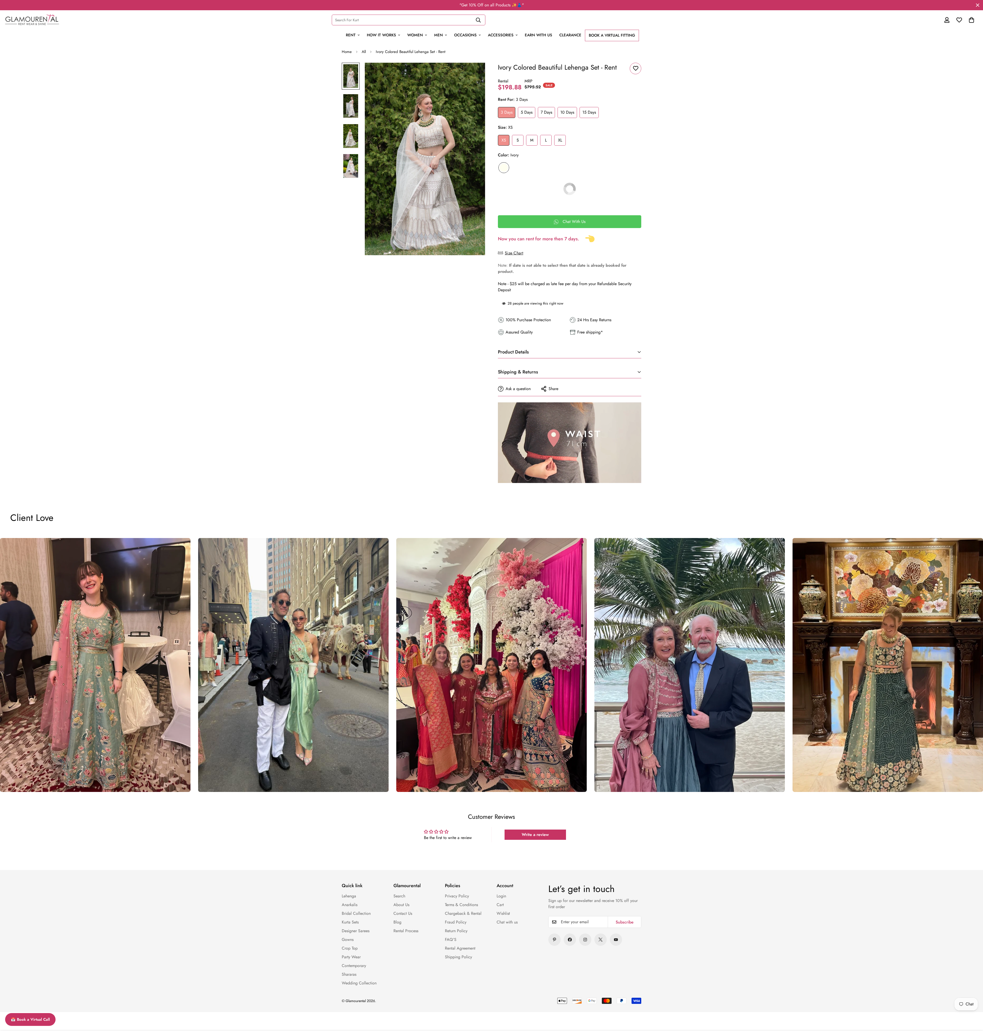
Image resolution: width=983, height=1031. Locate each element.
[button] (971, 20)
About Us (401, 905)
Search (399, 896)
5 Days (526, 112)
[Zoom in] (474, 73)
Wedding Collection (359, 983)
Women (415, 35)
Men (438, 35)
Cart (500, 905)
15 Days (589, 112)
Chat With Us (574, 221)
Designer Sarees (355, 931)
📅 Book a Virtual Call (30, 1019)
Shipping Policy (458, 957)
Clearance (570, 35)
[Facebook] (570, 939)
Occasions (465, 35)
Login (501, 896)
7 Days (546, 112)
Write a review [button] (535, 834)
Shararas (349, 974)
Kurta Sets (350, 922)
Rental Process (405, 931)
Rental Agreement (460, 948)
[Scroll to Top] (968, 992)
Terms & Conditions (461, 905)
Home (347, 52)
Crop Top (350, 948)
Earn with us (538, 35)
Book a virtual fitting (612, 35)
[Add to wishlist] (635, 68)
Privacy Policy (457, 896)
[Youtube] (616, 939)
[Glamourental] (32, 20)
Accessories (501, 35)
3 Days (506, 112)
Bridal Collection (356, 913)
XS (503, 140)
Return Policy (456, 931)
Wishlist (503, 913)
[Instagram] (585, 939)
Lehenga (349, 896)
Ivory (504, 168)
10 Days (567, 112)
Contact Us (402, 913)
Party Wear (351, 957)
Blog (397, 922)
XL (560, 140)
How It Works (381, 35)
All (364, 52)
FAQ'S (450, 939)
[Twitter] (600, 939)
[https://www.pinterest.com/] (554, 939)
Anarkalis (349, 905)
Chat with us (507, 922)
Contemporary (354, 966)
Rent (351, 35)
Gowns (348, 939)
